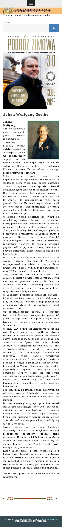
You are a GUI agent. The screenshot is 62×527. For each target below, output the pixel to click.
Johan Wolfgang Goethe (38, 15)
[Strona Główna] (4, 15)
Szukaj (6, 22)
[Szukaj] (54, 28)
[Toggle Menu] (31, 3)
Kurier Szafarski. (49, 519)
